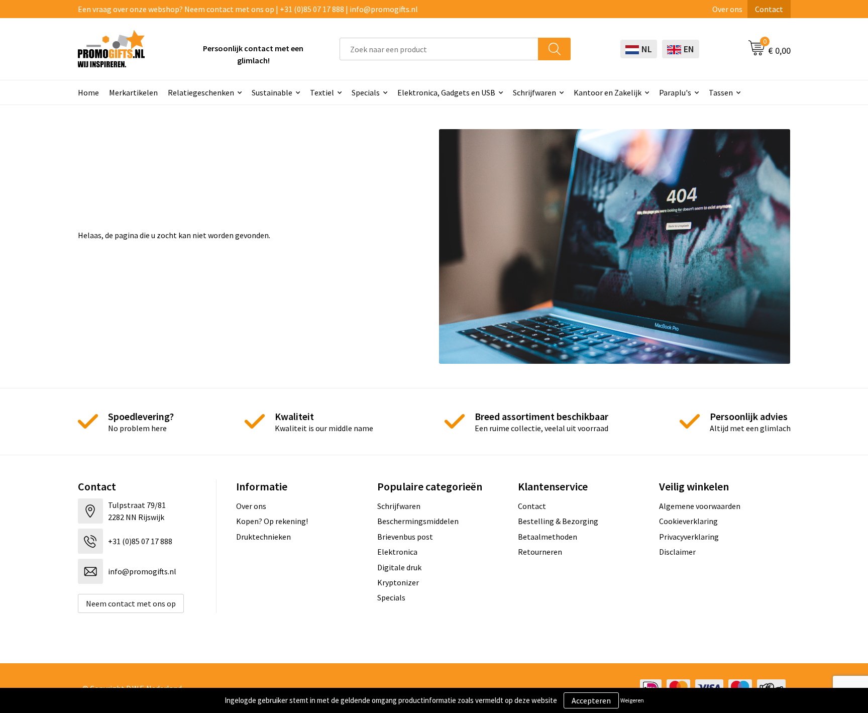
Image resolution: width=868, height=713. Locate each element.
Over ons (727, 9)
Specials (366, 92)
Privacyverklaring (689, 537)
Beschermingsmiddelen (418, 521)
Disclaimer (677, 552)
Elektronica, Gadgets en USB (446, 92)
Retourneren (540, 552)
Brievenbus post (405, 537)
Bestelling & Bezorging (558, 521)
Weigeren (632, 700)
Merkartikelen (133, 92)
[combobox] (439, 49)
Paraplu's (675, 92)
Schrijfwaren (534, 92)
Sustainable (272, 92)
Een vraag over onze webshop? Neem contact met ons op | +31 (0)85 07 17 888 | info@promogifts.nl (248, 9)
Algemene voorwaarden (699, 506)
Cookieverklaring (688, 521)
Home (88, 92)
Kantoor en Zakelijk (607, 92)
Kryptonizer (398, 582)
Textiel (322, 92)
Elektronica (397, 552)
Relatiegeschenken (201, 92)
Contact (769, 9)
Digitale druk (399, 567)
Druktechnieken (263, 537)
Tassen (721, 92)
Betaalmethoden (547, 537)
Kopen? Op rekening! (272, 521)
